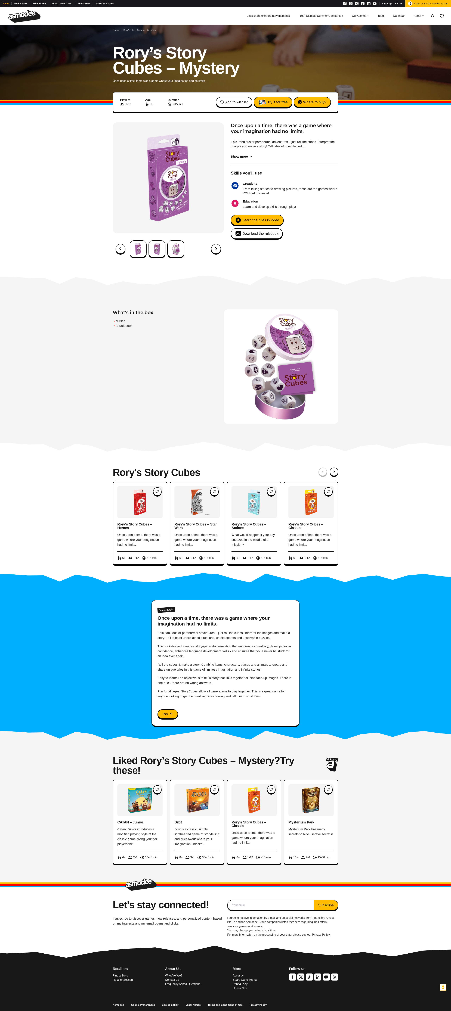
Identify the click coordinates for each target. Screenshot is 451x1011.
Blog (381, 15)
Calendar (399, 15)
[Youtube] (375, 3)
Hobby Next (20, 3)
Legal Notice (193, 1004)
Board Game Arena (62, 3)
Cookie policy (170, 1004)
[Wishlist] (442, 16)
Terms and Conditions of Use (225, 1004)
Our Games (359, 15)
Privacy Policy (258, 1004)
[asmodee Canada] (24, 16)
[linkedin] (317, 977)
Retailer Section (123, 979)
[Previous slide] (323, 472)
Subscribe (326, 905)
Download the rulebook (260, 233)
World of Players (105, 3)
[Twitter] (300, 977)
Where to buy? (314, 102)
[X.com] (357, 3)
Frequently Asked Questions (182, 983)
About (417, 15)
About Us (173, 969)
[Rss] (334, 977)
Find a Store (120, 975)
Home (6, 3)
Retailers (120, 969)
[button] (138, 248)
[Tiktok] (363, 3)
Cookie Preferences (143, 1004)
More (237, 969)
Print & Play (39, 3)
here (297, 921)
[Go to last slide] (120, 249)
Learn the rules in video (260, 220)
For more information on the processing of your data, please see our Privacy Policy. (278, 934)
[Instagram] (351, 3)
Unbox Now (240, 988)
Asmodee (118, 1004)
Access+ (238, 975)
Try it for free (277, 102)
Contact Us (172, 979)
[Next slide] (216, 249)
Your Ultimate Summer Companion (321, 15)
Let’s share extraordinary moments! (269, 15)
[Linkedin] (369, 3)
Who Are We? (173, 975)
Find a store (84, 3)
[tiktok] (309, 977)
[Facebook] (345, 3)
